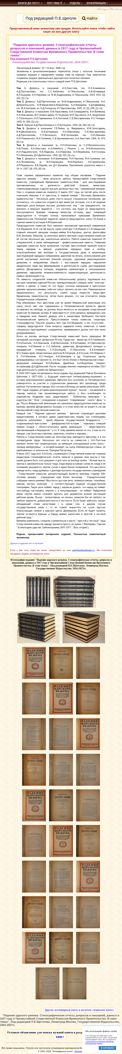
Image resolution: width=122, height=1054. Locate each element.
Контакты (79, 1051)
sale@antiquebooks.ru (83, 550)
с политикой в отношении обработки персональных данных (99, 1042)
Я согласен (107, 1048)
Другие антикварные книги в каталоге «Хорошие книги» (79, 1010)
